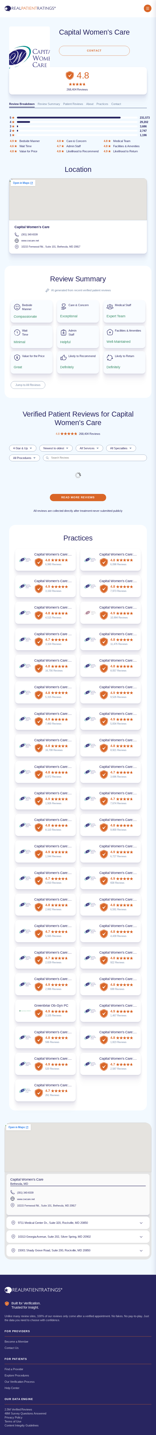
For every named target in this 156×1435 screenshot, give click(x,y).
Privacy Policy (13, 1417)
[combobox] (23, 448)
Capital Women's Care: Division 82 (124, 1032)
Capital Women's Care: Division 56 (124, 846)
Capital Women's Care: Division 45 (124, 767)
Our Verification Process (20, 1381)
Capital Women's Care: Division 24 (124, 581)
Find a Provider (14, 1369)
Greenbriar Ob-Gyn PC (51, 1005)
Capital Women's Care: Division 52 (124, 820)
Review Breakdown (22, 104)
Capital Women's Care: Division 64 (124, 899)
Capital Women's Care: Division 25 (59, 607)
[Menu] (147, 9)
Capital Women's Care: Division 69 (124, 952)
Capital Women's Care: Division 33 (59, 660)
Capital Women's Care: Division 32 (124, 634)
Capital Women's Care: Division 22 (124, 554)
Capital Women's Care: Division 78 (124, 1005)
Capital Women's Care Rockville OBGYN (64, 634)
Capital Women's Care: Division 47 (59, 793)
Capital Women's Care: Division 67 (59, 952)
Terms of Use (13, 1421)
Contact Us (12, 1347)
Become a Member (16, 1341)
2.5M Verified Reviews (18, 1409)
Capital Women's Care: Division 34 (124, 660)
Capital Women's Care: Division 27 (124, 607)
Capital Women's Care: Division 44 (59, 767)
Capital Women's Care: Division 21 (59, 554)
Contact (116, 104)
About (89, 104)
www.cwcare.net (30, 240)
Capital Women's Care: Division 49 (124, 793)
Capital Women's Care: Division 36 (124, 687)
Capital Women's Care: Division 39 (59, 740)
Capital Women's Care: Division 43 (124, 740)
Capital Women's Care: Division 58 (59, 873)
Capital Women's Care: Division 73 (59, 979)
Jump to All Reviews (28, 385)
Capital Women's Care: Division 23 (59, 581)
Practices (102, 104)
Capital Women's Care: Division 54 (59, 846)
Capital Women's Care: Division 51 (59, 820)
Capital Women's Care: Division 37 (59, 714)
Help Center (12, 1388)
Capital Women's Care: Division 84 (59, 1085)
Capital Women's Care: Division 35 (59, 687)
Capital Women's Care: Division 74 (124, 979)
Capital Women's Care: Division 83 (59, 1058)
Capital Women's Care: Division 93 (124, 1058)
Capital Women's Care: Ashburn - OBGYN (65, 926)
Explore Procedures (17, 1375)
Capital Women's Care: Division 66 (124, 926)
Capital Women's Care (31, 227)
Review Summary (49, 104)
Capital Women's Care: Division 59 (124, 873)
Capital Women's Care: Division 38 (124, 714)
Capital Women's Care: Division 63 (59, 899)
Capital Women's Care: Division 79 (59, 1032)
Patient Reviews (73, 104)
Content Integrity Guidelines (22, 1425)
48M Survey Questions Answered (25, 1413)
